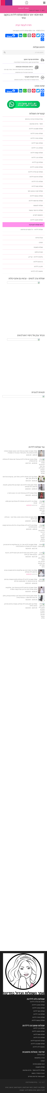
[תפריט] (44, 2)
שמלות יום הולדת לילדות (35, 172)
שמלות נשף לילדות (37, 143)
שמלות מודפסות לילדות (36, 201)
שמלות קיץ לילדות (37, 162)
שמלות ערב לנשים (39, 1087)
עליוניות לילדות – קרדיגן (36, 257)
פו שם (11, 1087)
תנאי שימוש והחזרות (39, 1064)
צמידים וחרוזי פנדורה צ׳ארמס (34, 119)
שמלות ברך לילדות (37, 148)
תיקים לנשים (18, 1087)
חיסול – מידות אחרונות (36, 124)
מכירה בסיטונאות (39, 1058)
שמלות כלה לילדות (37, 181)
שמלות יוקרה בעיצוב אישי (35, 191)
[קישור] (26, 2)
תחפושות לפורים (38, 215)
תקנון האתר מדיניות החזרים (36, 1076)
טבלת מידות (39, 238)
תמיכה (41, 242)
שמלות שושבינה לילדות (36, 129)
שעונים (22, 1090)
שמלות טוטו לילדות (37, 186)
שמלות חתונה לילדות (36, 220)
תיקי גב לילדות (38, 266)
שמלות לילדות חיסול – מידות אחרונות (34, 1070)
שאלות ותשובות (38, 247)
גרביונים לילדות (38, 262)
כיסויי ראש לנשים (28, 1087)
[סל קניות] (2, 2)
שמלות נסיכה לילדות (36, 133)
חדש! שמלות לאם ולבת (36, 225)
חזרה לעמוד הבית (23, 25)
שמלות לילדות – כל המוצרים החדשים (32, 229)
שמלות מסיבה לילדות (36, 167)
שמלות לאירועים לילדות (38, 1041)
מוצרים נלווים (39, 252)
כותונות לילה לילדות (37, 271)
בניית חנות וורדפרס (31, 1082)
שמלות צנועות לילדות (36, 196)
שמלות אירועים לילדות (36, 177)
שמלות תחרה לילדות (36, 138)
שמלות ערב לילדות (37, 157)
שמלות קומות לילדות (36, 153)
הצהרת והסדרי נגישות (38, 1073)
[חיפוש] (8, 2)
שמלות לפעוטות (38, 205)
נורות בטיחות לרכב (30, 1090)
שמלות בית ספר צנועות (36, 210)
